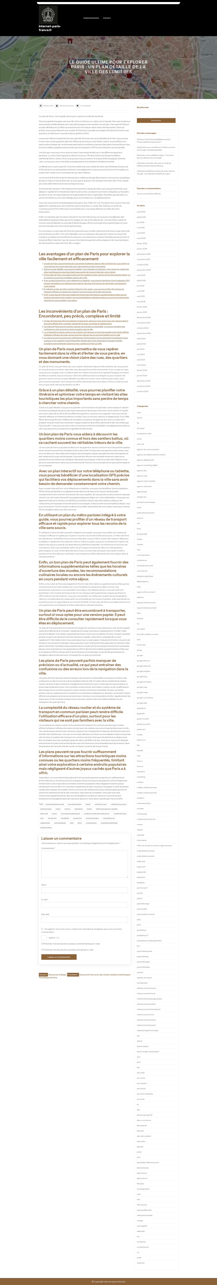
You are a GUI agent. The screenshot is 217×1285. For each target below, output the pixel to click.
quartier (140, 972)
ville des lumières (46, 827)
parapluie (141, 882)
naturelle (140, 835)
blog (139, 528)
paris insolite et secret (146, 914)
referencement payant (146, 1025)
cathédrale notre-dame (118, 804)
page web (141, 867)
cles (138, 550)
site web (140, 1131)
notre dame (142, 840)
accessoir (141, 428)
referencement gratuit (146, 1004)
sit (138, 1104)
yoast (139, 1257)
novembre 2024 (143, 323)
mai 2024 (141, 354)
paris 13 (140, 893)
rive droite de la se (109, 818)
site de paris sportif (144, 1115)
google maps (142, 692)
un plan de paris (91, 823)
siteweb (140, 1147)
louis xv (140, 761)
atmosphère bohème (75, 804)
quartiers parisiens (92, 818)
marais (54, 813)
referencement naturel (146, 1020)
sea (138, 1036)
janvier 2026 (142, 249)
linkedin (140, 750)
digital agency (142, 581)
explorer (67, 809)
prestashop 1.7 (142, 935)
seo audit (140, 1073)
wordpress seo (143, 1247)
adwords (140, 444)
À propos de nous (91, 18)
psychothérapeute (144, 951)
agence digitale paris (145, 460)
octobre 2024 (142, 328)
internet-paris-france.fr (50, 28)
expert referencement (146, 602)
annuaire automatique (146, 502)
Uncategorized (143, 1189)
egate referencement (146, 592)
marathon (141, 771)
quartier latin (77, 818)
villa (138, 1199)
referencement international (148, 1009)
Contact (107, 18)
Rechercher (143, 107)
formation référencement (147, 634)
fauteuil (140, 618)
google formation (144, 682)
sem (138, 1057)
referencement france (146, 993)
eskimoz (140, 597)
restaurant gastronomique (147, 1030)
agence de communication (148, 449)
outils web (141, 861)
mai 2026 (141, 228)
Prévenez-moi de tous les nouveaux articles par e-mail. (68, 949)
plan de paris (52, 818)
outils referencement (145, 856)
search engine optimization (148, 1051)
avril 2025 (141, 296)
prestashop (141, 930)
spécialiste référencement (148, 1162)
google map (142, 687)
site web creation (144, 1136)
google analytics (143, 671)
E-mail (44, 899)
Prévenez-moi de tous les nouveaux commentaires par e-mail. (71, 943)
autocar (140, 518)
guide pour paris (143, 724)
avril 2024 (141, 360)
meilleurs (140, 798)
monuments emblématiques (70, 813)
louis (139, 756)
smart (139, 1152)
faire (139, 613)
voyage (140, 1220)
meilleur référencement (147, 787)
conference (142, 560)
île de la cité (44, 813)
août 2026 (141, 212)
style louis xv (142, 1173)
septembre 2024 (144, 333)
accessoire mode (144, 433)
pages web (141, 872)
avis (138, 523)
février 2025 (142, 307)
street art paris (143, 1168)
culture (58, 809)
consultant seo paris (145, 565)
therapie (140, 1183)
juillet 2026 (141, 217)
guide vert (141, 729)
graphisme (141, 708)
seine (71, 823)
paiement (141, 877)
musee (140, 824)
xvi (138, 1252)
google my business (145, 698)
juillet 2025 (141, 280)
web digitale (142, 1226)
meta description (144, 803)
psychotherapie (143, 962)
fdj (138, 624)
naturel (140, 830)
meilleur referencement (147, 793)
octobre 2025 (142, 264)
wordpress (141, 1242)
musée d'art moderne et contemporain (96, 813)
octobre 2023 (142, 391)
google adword (143, 661)
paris (42, 818)
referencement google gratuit (149, 999)
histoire (89, 809)
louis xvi (140, 766)
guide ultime (78, 809)
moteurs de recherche (146, 819)
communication (143, 555)
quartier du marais (144, 977)
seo (138, 1067)
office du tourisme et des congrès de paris (154, 845)
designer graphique (145, 576)
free (138, 639)
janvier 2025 (142, 312)
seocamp (141, 1099)
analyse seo (141, 497)
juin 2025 (140, 286)
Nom (44, 885)
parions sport (142, 888)
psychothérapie (143, 967)
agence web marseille (146, 481)
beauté (88, 804)
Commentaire (48, 848)
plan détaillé (65, 818)
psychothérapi (143, 956)
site (138, 1110)
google (140, 655)
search (139, 1041)
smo (138, 1157)
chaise (139, 539)
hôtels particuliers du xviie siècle (106, 809)
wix (138, 1236)
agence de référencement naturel (151, 455)
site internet (142, 1125)
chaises (140, 544)
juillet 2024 (141, 344)
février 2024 (142, 370)
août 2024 (141, 338)
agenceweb (142, 492)
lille (138, 745)
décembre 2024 (144, 317)
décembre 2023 (143, 381)
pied (139, 925)
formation (141, 629)
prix (138, 946)
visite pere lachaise (144, 1215)
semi (139, 1062)
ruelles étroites (45, 823)
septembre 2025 (144, 270)
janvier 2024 (142, 375)
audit (139, 507)
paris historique (143, 904)
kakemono (141, 740)
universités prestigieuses (109, 823)
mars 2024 (141, 365)
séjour (80, 823)
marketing (141, 777)
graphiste (141, 713)
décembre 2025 (143, 254)
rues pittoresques (60, 823)
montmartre (142, 814)
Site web (45, 914)
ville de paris (142, 1205)
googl (139, 650)
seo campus (142, 1083)
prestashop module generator (149, 941)
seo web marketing (145, 1094)
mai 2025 (141, 291)
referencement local (145, 1014)
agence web (142, 476)
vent (139, 1194)
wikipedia (141, 1231)
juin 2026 (140, 222)
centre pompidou (45, 809)
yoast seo (141, 1263)
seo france (141, 1088)
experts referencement (146, 608)
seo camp (141, 1078)
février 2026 (142, 243)
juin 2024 (140, 349)
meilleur (140, 782)
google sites (142, 703)
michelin (140, 808)
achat (139, 439)
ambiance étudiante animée (54, 804)
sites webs (141, 1141)
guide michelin (143, 719)
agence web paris (144, 486)
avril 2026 (141, 233)
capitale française (100, 804)
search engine (143, 1046)
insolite (140, 734)
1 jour (139, 412)
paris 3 (139, 898)
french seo (141, 645)
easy (139, 587)
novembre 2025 (143, 259)
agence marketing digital (147, 465)
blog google (142, 534)
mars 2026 (141, 238)
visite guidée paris (144, 1210)
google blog (142, 676)
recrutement (142, 983)
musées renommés (120, 813)
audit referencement (145, 513)
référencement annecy (146, 988)
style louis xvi (142, 1178)
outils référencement (145, 851)
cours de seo (142, 571)
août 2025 (141, 275)
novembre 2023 (143, 386)
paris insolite (142, 909)
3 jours (139, 418)
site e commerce (144, 1120)
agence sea (142, 470)
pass (139, 919)
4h (138, 423)
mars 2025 (141, 301)
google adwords (143, 666)
